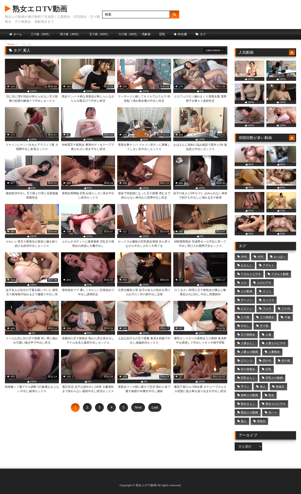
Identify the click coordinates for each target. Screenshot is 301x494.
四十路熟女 (248, 369)
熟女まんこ (248, 403)
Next (138, 407)
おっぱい (279, 256)
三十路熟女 (267, 317)
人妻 (268, 334)
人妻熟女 (274, 351)
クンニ (267, 291)
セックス (268, 300)
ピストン (246, 308)
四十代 (267, 360)
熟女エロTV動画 (39, 9)
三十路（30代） (41, 34)
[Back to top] (288, 482)
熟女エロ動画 (249, 412)
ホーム (17, 34)
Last (155, 407)
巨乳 (162, 34)
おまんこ (246, 265)
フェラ (267, 308)
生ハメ (272, 412)
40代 (260, 256)
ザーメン (246, 300)
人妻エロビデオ (276, 343)
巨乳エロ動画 (274, 377)
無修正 (280, 386)
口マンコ (246, 360)
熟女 (271, 395)
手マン (245, 386)
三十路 (245, 317)
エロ (244, 282)
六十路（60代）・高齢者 (134, 34)
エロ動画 (246, 291)
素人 (244, 421)
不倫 (287, 317)
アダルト (268, 265)
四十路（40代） (70, 34)
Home (10, 44)
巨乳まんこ (248, 377)
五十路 (264, 325)
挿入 (263, 386)
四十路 (286, 360)
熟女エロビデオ (276, 403)
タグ (203, 34)
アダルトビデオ (251, 274)
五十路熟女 (248, 334)
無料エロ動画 (249, 395)
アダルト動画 (280, 274)
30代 (244, 256)
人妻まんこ (248, 343)
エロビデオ (264, 282)
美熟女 (261, 421)
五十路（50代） (99, 34)
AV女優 (182, 34)
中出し (245, 325)
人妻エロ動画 (249, 351)
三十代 (286, 308)
